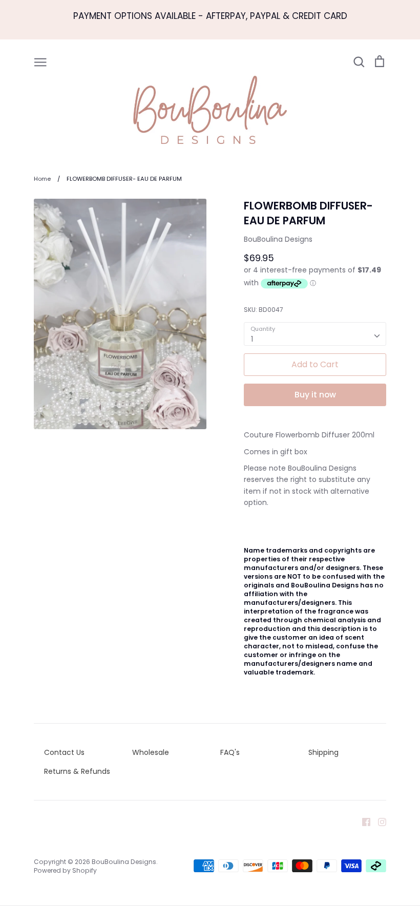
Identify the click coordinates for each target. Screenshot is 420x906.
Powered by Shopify (65, 870)
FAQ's (230, 752)
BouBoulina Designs (278, 239)
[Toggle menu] (40, 61)
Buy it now (315, 395)
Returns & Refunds (77, 771)
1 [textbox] (252, 339)
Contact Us (64, 752)
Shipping (323, 752)
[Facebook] (362, 821)
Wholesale (150, 752)
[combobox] (315, 334)
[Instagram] (378, 821)
